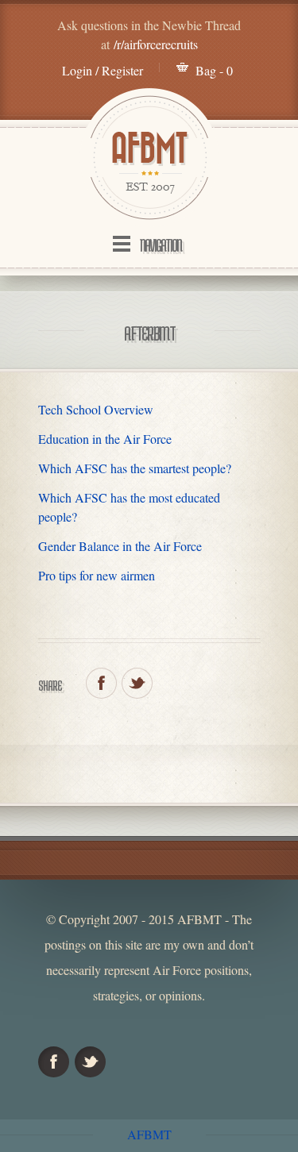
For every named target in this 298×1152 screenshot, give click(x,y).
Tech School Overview (95, 409)
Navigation (160, 245)
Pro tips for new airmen (96, 575)
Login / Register (102, 70)
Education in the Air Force (105, 438)
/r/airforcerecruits (156, 44)
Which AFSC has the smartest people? (134, 468)
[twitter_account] (137, 683)
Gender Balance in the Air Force (120, 545)
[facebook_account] (101, 683)
